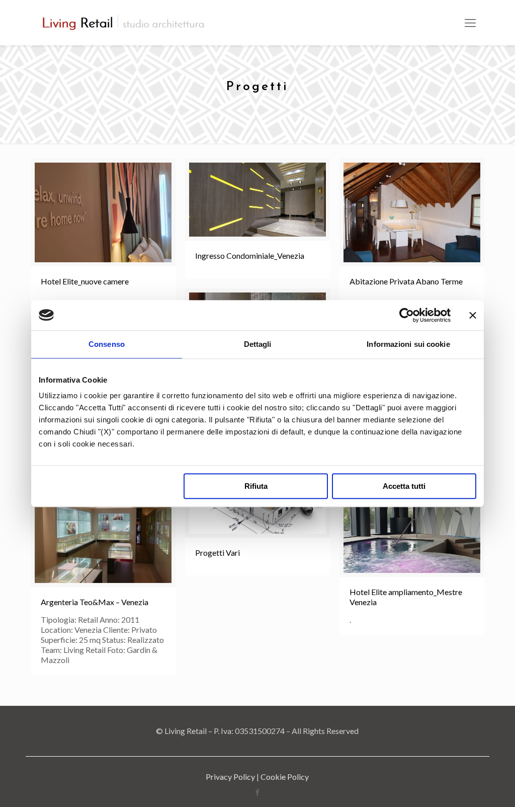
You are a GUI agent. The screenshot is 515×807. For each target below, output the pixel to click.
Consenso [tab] (107, 344)
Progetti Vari (217, 552)
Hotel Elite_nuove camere (85, 281)
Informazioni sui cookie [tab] (408, 344)
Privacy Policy (230, 776)
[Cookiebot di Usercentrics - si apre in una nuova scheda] (407, 315)
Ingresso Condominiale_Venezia (249, 255)
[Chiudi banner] (472, 315)
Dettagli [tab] (258, 344)
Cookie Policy (285, 776)
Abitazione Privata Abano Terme (406, 281)
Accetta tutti (404, 486)
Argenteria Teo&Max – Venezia (94, 602)
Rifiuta (256, 486)
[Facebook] (257, 791)
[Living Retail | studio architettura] (123, 22)
